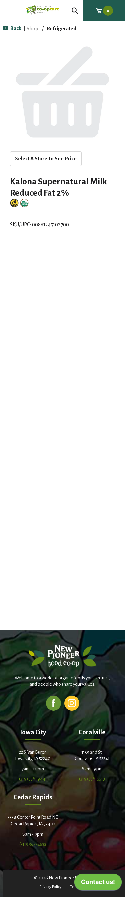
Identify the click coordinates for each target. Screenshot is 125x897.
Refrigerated (61, 28)
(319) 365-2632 (32, 844)
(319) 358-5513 (92, 778)
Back (15, 28)
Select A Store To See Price (46, 158)
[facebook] (53, 702)
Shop (32, 28)
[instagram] (71, 702)
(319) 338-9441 (33, 778)
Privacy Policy (50, 887)
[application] (98, 883)
